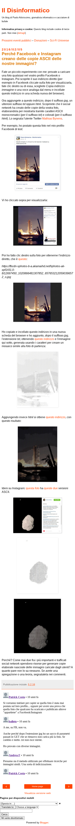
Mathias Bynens (52, 118)
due (55, 488)
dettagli (21, 33)
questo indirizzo (44, 339)
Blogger (44, 822)
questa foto (32, 488)
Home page (37, 786)
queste (48, 488)
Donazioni (40, 40)
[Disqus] (37, 734)
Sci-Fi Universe (59, 40)
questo (22, 259)
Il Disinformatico (26, 10)
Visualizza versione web (37, 793)
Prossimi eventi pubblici (16, 40)
